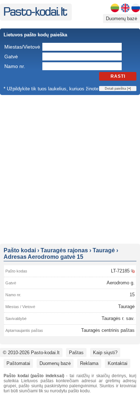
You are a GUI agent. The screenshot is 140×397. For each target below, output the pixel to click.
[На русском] (135, 8)
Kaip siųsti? (105, 352)
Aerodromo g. (121, 282)
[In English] (125, 8)
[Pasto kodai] (35, 14)
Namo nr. (14, 66)
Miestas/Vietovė (22, 47)
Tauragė (126, 306)
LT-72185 (120, 271)
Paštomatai (18, 363)
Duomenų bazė (121, 18)
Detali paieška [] (118, 88)
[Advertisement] (70, 169)
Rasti (118, 76)
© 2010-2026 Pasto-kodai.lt (31, 352)
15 (132, 294)
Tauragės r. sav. (118, 318)
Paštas (76, 352)
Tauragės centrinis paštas (108, 330)
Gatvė (11, 56)
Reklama (89, 363)
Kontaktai (117, 363)
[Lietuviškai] (115, 8)
